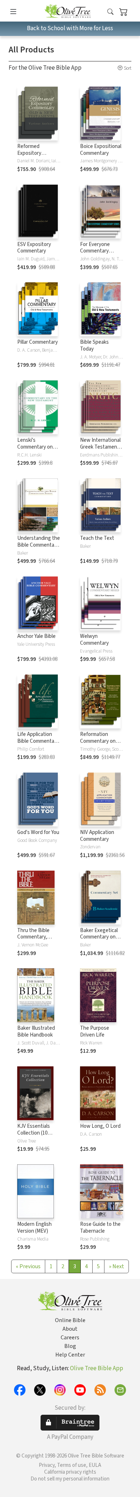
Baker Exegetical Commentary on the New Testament (99, 941)
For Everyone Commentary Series (95, 251)
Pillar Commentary (37, 342)
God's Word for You (38, 832)
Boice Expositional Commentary (100, 150)
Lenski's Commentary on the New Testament (35, 450)
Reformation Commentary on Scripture (98, 741)
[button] (110, 12)
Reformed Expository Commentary (31, 153)
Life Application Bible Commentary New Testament (38, 741)
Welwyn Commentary (94, 639)
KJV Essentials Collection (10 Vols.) (33, 1133)
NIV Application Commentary (97, 836)
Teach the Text (97, 538)
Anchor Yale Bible (36, 636)
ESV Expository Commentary (34, 248)
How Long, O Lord (100, 1126)
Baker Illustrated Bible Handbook (36, 1031)
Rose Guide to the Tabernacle (100, 1227)
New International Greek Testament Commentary (100, 447)
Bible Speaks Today (94, 345)
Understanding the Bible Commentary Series (38, 545)
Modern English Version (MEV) (34, 1227)
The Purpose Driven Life (94, 1031)
